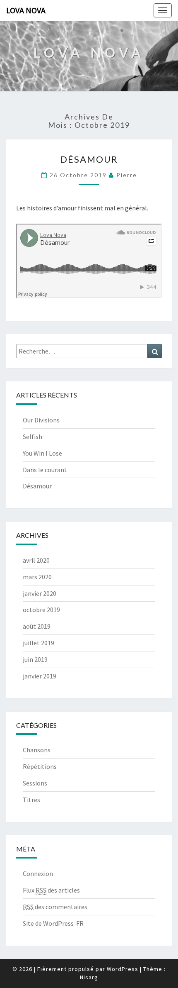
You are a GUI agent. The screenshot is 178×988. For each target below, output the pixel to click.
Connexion (38, 873)
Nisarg (89, 977)
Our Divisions (41, 420)
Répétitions (40, 766)
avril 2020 (36, 560)
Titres (31, 799)
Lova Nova (26, 10)
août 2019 (37, 626)
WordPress (122, 969)
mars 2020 (37, 577)
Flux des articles (51, 890)
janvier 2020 (39, 593)
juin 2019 (35, 659)
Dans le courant (45, 470)
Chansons (37, 750)
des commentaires (55, 907)
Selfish (32, 436)
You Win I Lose (42, 453)
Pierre (126, 174)
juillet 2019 (38, 643)
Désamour (89, 159)
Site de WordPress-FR (53, 923)
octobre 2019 (41, 609)
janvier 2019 (39, 676)
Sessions (35, 783)
